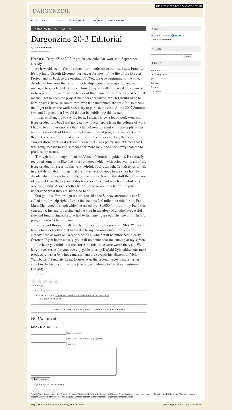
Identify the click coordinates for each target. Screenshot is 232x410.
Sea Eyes (56, 299)
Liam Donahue (43, 47)
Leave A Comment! (161, 40)
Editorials (78, 309)
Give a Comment (104, 309)
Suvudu (154, 87)
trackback (120, 309)
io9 (152, 79)
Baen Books (157, 70)
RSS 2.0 (89, 309)
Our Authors (77, 20)
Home (34, 20)
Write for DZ (116, 20)
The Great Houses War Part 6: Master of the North (82, 295)
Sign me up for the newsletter (49, 384)
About (46, 20)
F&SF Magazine (159, 75)
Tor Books (156, 91)
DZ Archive (96, 20)
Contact (59, 20)
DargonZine (51, 10)
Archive (67, 309)
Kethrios (155, 83)
